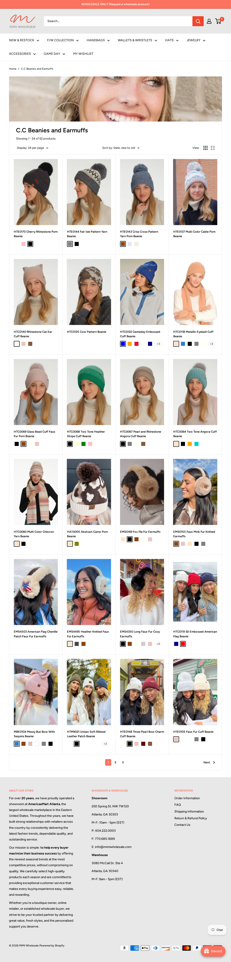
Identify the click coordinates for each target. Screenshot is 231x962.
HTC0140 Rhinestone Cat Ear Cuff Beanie (33, 334)
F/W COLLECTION (60, 40)
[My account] (209, 21)
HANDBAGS (96, 40)
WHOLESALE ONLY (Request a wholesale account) (115, 4)
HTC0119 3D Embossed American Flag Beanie (195, 634)
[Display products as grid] (205, 148)
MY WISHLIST (83, 54)
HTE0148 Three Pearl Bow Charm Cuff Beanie (142, 734)
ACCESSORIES (20, 54)
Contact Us (182, 825)
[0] (218, 21)
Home (12, 68)
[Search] (198, 21)
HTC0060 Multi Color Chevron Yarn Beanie (34, 534)
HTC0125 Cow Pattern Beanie (86, 331)
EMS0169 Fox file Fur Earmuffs (140, 531)
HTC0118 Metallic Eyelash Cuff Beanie (193, 334)
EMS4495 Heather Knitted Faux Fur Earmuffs (88, 634)
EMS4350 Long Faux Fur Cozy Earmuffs (140, 634)
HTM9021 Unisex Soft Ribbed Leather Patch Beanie (86, 734)
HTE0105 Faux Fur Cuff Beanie (193, 731)
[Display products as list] (213, 148)
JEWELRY (194, 40)
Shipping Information (189, 811)
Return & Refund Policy (190, 818)
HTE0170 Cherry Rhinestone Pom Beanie (36, 234)
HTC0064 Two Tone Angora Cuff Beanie (195, 434)
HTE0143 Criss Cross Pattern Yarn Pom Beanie (139, 234)
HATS (169, 40)
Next (206, 762)
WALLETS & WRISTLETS (135, 40)
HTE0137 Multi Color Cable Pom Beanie (194, 234)
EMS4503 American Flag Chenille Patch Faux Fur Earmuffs (36, 634)
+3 (158, 343)
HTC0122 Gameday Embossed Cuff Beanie (140, 334)
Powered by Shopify (51, 945)
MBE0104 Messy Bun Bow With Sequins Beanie (34, 734)
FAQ (177, 805)
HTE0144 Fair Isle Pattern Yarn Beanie (87, 234)
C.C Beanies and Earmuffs (37, 68)
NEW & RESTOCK (21, 40)
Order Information (187, 798)
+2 (211, 343)
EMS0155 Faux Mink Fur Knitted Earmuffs (194, 534)
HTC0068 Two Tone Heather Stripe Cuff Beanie (86, 434)
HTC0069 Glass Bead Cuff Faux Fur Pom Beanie (34, 434)
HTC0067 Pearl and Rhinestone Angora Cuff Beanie (140, 434)
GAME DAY (52, 54)
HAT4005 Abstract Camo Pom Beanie (87, 534)
